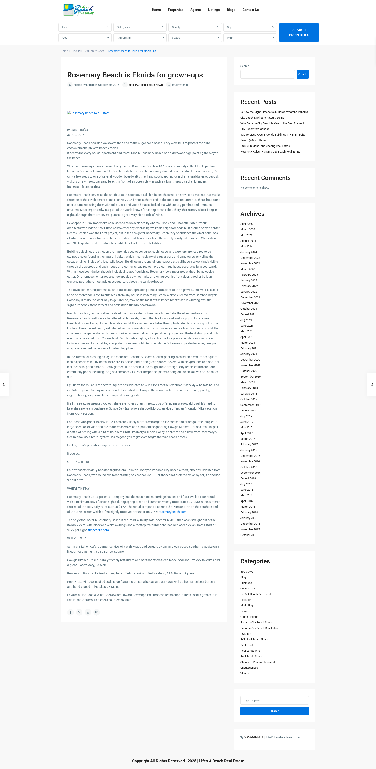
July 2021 (246, 320)
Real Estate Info (250, 650)
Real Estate (247, 645)
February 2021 (249, 348)
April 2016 (246, 501)
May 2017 (246, 427)
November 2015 (250, 529)
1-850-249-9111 (253, 737)
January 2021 (248, 354)
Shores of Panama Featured (257, 662)
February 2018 (249, 388)
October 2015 (248, 535)
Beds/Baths (124, 37)
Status (176, 37)
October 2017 (248, 399)
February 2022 (249, 286)
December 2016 (250, 455)
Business (246, 582)
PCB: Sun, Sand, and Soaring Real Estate (265, 146)
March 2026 (247, 229)
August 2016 (248, 478)
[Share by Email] (96, 612)
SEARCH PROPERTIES (299, 32)
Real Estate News (251, 656)
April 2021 (246, 337)
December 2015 (250, 523)
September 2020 (250, 376)
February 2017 (249, 444)
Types (65, 27)
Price (230, 37)
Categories (123, 27)
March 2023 (247, 269)
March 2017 (247, 438)
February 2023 (249, 274)
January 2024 (248, 252)
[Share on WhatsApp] (88, 612)
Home (156, 10)
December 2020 (250, 359)
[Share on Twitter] (79, 612)
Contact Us (251, 10)
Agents (195, 10)
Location (245, 599)
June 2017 (246, 421)
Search (244, 66)
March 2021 (247, 342)
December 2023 (250, 257)
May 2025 (246, 235)
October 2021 (248, 308)
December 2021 (250, 297)
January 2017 (248, 450)
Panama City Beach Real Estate (259, 628)
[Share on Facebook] (70, 612)
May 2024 (246, 246)
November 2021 (250, 303)
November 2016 (250, 461)
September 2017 (250, 404)
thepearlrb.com (98, 530)
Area (64, 37)
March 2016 (247, 506)
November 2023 (250, 263)
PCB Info (245, 633)
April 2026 (246, 223)
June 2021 (246, 325)
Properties (175, 10)
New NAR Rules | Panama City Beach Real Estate (270, 151)
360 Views (246, 571)
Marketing (246, 605)
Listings (214, 10)
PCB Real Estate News (91, 51)
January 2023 (248, 280)
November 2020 (250, 365)
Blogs (231, 10)
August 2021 (248, 314)
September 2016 (250, 472)
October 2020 (248, 371)
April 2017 (246, 433)
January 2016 (248, 518)
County (176, 27)
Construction (248, 588)
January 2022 (248, 291)
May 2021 (246, 331)
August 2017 (248, 410)
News (244, 611)
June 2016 (246, 489)
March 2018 (247, 382)
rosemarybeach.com (172, 512)
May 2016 (246, 495)
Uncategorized (249, 667)
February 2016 (249, 512)
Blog (74, 51)
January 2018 (248, 393)
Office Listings (249, 616)
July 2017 (246, 416)
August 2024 (248, 240)
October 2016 (248, 467)
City (229, 27)
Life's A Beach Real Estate (256, 594)
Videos (244, 673)
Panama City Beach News (256, 622)
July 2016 (246, 484)
